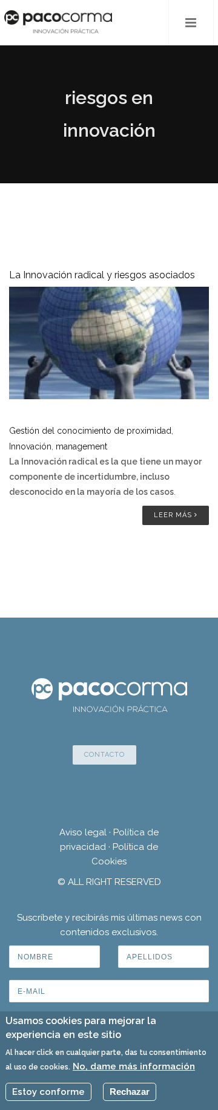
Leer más (174, 515)
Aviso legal (83, 832)
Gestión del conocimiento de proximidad (90, 431)
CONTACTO (104, 755)
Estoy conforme (48, 1091)
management (81, 446)
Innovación (30, 446)
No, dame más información (134, 1066)
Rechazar (130, 1091)
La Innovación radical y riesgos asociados (102, 275)
